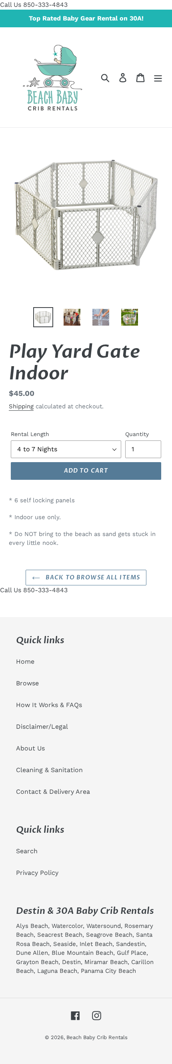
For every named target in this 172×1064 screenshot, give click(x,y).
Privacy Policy (37, 872)
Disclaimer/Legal (42, 726)
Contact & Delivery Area (53, 791)
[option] (43, 317)
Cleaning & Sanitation (49, 770)
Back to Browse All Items (92, 577)
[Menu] (158, 77)
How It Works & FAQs (49, 705)
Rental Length (30, 434)
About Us (30, 748)
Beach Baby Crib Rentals (97, 1037)
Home (25, 661)
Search (27, 851)
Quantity (137, 434)
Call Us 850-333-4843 (34, 4)
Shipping (21, 406)
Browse (27, 683)
